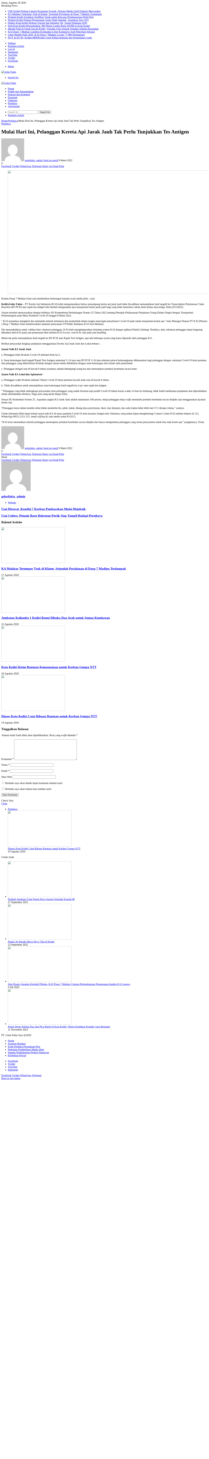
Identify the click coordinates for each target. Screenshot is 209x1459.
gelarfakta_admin (34, 160)
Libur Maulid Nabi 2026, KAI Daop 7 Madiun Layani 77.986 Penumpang (46, 34)
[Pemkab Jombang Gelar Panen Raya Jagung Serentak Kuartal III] (40, 896)
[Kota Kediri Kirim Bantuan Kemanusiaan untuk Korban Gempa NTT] (33, 660)
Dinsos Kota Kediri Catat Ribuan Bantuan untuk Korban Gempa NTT (49, 716)
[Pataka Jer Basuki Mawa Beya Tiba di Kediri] (40, 938)
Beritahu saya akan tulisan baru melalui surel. (28, 789)
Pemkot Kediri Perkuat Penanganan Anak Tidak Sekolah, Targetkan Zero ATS (48, 20)
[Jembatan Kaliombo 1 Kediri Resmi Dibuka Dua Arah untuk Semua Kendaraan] (33, 611)
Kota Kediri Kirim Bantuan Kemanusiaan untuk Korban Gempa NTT (48, 667)
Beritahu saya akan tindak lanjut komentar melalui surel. (34, 783)
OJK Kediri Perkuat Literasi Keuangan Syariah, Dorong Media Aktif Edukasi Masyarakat (54, 11)
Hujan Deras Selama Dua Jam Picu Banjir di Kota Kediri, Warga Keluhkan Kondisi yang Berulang (59, 1026)
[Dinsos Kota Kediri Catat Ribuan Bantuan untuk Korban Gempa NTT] (33, 710)
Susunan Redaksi (17, 1043)
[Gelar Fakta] (8, 72)
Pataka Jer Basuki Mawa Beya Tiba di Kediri (31, 941)
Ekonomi (12, 97)
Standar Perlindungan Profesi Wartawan (28, 1052)
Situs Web (6, 776)
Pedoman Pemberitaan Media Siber (26, 1049)
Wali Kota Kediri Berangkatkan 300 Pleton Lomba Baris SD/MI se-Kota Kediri (49, 26)
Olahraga (12, 100)
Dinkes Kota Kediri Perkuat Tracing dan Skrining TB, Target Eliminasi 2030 (47, 23)
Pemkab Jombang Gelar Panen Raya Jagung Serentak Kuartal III (41, 899)
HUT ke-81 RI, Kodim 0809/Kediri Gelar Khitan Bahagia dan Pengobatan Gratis (50, 37)
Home (11, 88)
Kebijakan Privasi (17, 1055)
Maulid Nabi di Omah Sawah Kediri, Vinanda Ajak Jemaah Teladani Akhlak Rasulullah (53, 28)
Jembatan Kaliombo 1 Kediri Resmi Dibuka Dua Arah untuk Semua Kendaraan (55, 617)
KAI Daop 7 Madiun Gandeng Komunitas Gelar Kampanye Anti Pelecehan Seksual (51, 31)
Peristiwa (12, 103)
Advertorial (14, 106)
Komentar (7, 759)
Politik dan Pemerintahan (21, 91)
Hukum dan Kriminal (19, 94)
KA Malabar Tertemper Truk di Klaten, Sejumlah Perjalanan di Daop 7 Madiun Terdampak (55, 14)
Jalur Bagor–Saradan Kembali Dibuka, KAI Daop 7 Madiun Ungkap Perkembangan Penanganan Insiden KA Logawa (69, 984)
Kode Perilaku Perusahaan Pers (24, 1046)
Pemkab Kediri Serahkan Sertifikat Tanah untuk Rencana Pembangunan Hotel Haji (51, 17)
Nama (5, 764)
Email (5, 770)
